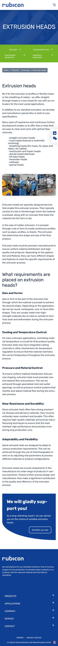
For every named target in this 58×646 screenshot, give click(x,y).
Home (6, 70)
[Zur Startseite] (15, 5)
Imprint (20, 638)
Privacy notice (34, 638)
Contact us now (40, 530)
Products (15, 70)
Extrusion (26, 70)
